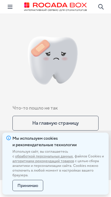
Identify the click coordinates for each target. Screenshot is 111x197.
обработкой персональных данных (44, 156)
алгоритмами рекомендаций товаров (43, 161)
